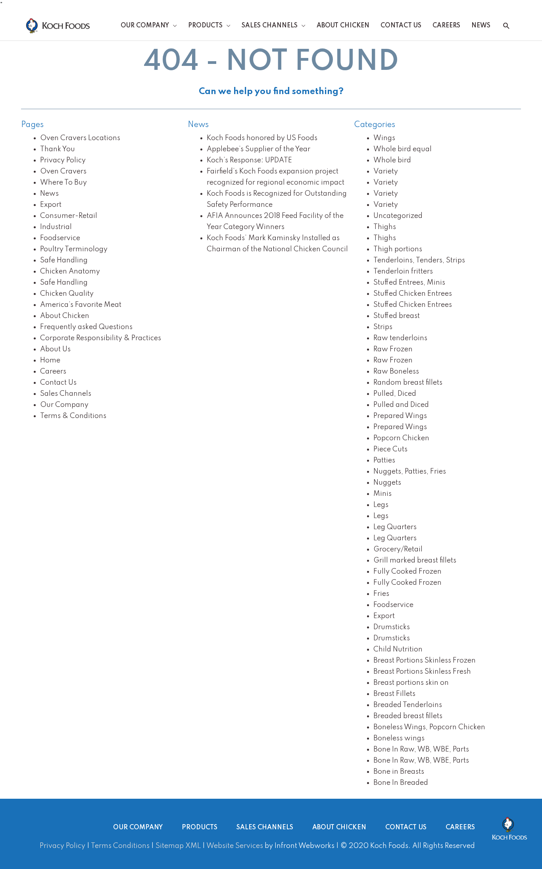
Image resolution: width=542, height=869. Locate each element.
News (480, 26)
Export (51, 204)
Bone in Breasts (398, 771)
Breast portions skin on (411, 682)
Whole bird (392, 160)
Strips (382, 327)
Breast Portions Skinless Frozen (424, 660)
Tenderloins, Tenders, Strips (419, 260)
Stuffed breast (396, 316)
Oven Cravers (63, 171)
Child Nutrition (398, 649)
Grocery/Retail (398, 549)
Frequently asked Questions (86, 327)
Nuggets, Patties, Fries (409, 471)
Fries (381, 593)
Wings (384, 138)
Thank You (57, 149)
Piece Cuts (390, 449)
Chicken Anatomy (70, 271)
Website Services (234, 846)
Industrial (56, 227)
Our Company (145, 26)
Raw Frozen (393, 349)
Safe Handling (64, 260)
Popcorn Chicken (401, 438)
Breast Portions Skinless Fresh (422, 671)
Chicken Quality (67, 293)
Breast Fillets (394, 694)
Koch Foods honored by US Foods (262, 138)
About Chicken (343, 26)
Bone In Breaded (400, 782)
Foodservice (60, 238)
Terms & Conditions (73, 416)
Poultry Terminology (74, 249)
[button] (506, 26)
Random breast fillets (407, 382)
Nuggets (387, 482)
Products (205, 26)
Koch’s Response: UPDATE (249, 160)
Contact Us (401, 26)
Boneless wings (399, 738)
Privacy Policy (63, 160)
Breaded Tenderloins (407, 705)
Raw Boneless (396, 371)
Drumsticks (391, 627)
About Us (55, 349)
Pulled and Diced (401, 404)
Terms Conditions (120, 846)
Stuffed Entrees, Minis (409, 282)
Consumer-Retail (68, 216)
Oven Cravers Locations (80, 138)
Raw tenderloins (400, 338)
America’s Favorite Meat (80, 304)
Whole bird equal (402, 149)
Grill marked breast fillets (414, 560)
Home (50, 360)
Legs (380, 505)
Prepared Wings (400, 416)
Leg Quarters (395, 527)
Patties (384, 460)
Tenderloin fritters (403, 271)
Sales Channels (270, 26)
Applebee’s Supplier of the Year (258, 149)
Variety (385, 171)
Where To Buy (63, 182)
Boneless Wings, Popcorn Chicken (429, 727)
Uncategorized (398, 216)
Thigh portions (397, 249)
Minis (382, 493)
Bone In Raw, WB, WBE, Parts (421, 749)
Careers (446, 26)
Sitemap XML (178, 846)
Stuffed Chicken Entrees (412, 293)
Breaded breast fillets (407, 716)
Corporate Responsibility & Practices (100, 338)
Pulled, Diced (394, 393)
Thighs (384, 227)
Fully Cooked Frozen (407, 571)
